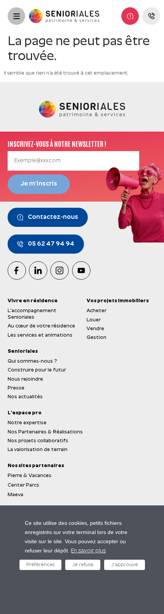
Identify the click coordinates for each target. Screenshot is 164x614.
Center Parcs (23, 485)
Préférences (40, 564)
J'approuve (124, 564)
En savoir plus (88, 551)
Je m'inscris (39, 184)
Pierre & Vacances (29, 475)
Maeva (15, 494)
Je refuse (82, 564)
